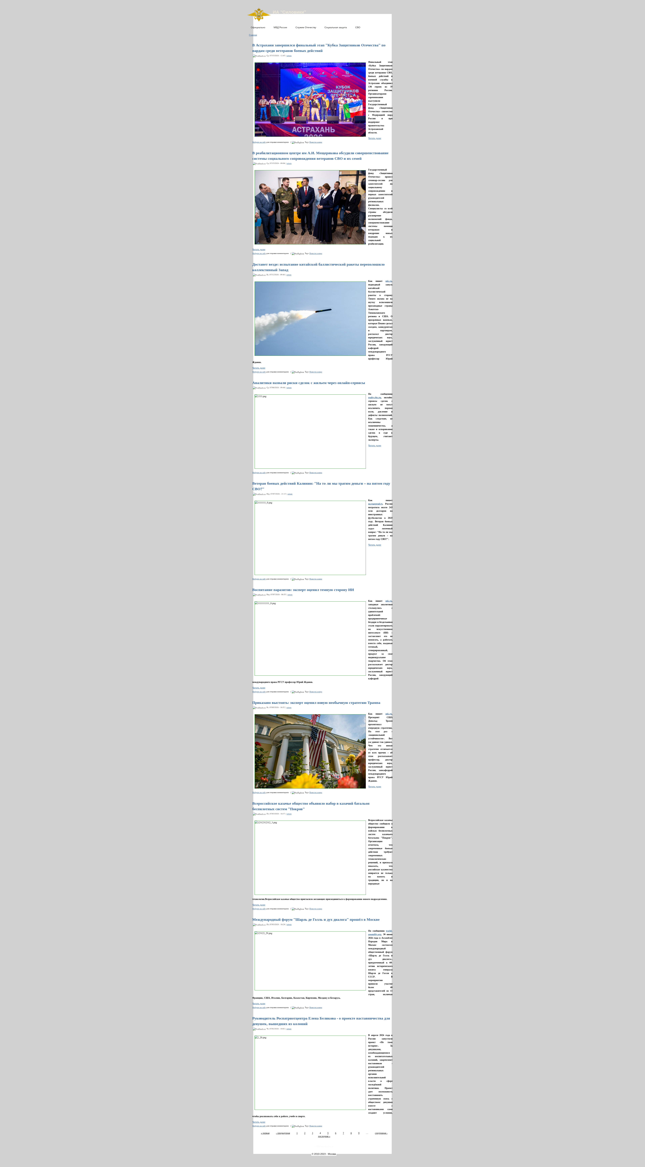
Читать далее (374, 138)
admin (289, 55)
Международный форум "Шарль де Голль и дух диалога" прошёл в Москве (316, 919)
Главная (253, 34)
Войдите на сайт (259, 142)
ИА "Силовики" (289, 12)
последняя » (324, 1136)
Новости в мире (315, 142)
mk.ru (388, 281)
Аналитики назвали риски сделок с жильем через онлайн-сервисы (308, 382)
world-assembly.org (380, 932)
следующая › (381, 1133)
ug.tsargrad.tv (375, 503)
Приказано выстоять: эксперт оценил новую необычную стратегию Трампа (316, 702)
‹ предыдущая (283, 1133)
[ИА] (258, 20)
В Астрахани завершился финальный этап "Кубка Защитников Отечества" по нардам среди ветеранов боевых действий (318, 47)
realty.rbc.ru (374, 397)
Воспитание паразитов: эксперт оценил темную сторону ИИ (303, 589)
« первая (265, 1133)
